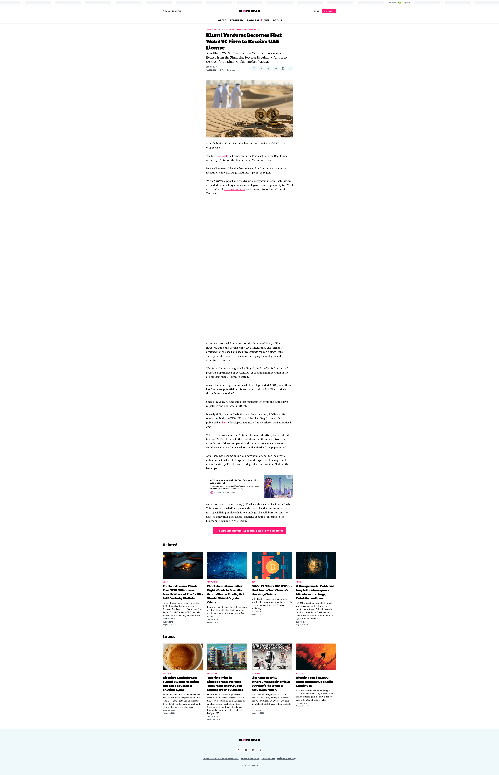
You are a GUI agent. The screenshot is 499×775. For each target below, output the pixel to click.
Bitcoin (299, 673)
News (208, 29)
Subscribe (329, 11)
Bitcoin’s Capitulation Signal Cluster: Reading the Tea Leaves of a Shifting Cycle (181, 683)
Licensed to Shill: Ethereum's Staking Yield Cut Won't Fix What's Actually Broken (271, 683)
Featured (236, 20)
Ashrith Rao (169, 710)
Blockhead (211, 67)
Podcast (253, 20)
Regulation (212, 582)
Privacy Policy (286, 758)
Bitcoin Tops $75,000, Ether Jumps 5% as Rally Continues (314, 681)
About (277, 20)
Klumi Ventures (233, 29)
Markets (167, 673)
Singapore (212, 673)
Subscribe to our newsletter (221, 758)
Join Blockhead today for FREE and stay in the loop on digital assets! (249, 530)
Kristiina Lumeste (234, 189)
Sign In (317, 11)
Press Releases (250, 758)
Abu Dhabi (218, 29)
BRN (266, 20)
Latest (221, 20)
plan (223, 422)
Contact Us (268, 758)
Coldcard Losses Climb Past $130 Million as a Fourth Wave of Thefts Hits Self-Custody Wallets (183, 592)
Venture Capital (252, 29)
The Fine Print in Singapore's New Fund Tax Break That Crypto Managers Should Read (225, 683)
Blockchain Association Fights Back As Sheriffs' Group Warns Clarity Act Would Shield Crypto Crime (225, 594)
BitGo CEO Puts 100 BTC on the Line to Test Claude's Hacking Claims (272, 590)
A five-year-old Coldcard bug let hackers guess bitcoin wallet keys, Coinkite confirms (315, 592)
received (222, 156)
